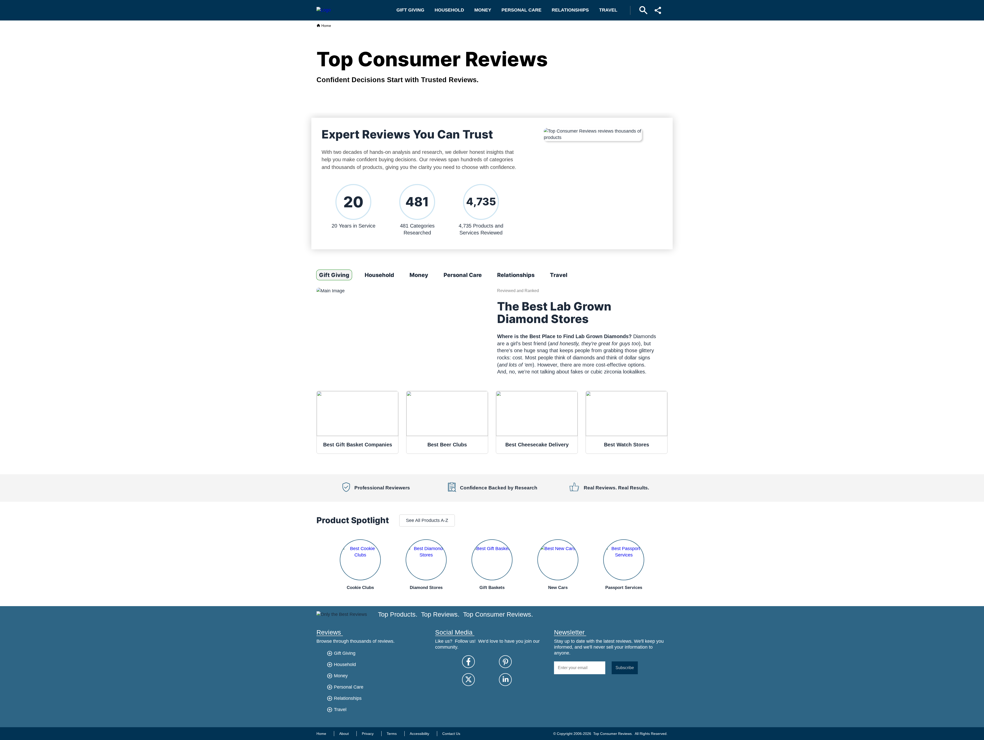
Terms (392, 734)
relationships (570, 10)
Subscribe (625, 667)
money (482, 10)
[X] (468, 679)
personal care (521, 10)
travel (608, 10)
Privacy (368, 734)
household (449, 10)
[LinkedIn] (505, 679)
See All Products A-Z (427, 520)
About (344, 734)
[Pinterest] (505, 662)
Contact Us (451, 734)
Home (325, 26)
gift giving (410, 10)
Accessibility (419, 734)
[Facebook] (468, 662)
